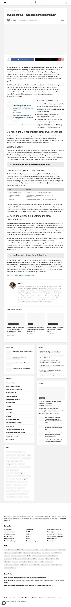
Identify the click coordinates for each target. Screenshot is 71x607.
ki (29, 467)
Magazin (30, 324)
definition (9, 458)
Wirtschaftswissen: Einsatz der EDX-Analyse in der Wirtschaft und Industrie (56, 329)
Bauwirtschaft (11, 393)
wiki (12, 275)
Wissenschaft (10, 439)
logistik (22, 473)
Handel (8, 406)
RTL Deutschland (11, 482)
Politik (18, 479)
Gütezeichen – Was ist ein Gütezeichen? (21, 368)
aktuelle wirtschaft (12, 452)
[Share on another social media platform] (62, 59)
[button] (4, 603)
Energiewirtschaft (12, 396)
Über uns (41, 597)
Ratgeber (24, 479)
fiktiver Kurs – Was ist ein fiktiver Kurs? (21, 363)
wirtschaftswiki (23, 494)
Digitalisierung (26, 458)
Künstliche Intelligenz (12, 473)
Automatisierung (11, 455)
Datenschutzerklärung (23, 597)
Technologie (10, 426)
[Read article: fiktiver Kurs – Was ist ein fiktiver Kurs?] (9, 364)
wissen (20, 497)
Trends (14, 488)
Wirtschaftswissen (15, 10)
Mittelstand (17, 476)
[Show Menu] (5, 2)
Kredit (16, 470)
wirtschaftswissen (29, 275)
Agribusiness (10, 383)
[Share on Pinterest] (59, 59)
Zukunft (26, 497)
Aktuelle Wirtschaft (13, 386)
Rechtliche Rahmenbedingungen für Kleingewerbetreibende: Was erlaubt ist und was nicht (23, 117)
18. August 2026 (17, 112)
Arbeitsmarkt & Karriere (14, 389)
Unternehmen (21, 488)
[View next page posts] (22, 124)
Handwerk (9, 409)
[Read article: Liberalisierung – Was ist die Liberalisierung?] (9, 353)
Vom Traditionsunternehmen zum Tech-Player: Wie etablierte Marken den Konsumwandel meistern (53, 434)
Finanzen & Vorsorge (13, 399)
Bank (19, 455)
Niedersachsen (11, 479)
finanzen (20, 467)
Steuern (25, 485)
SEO (19, 482)
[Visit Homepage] (35, 2)
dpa (8, 461)
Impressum (12, 597)
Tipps (8, 488)
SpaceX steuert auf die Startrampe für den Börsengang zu (52, 375)
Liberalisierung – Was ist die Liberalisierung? (22, 351)
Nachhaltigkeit (26, 476)
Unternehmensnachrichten (15, 429)
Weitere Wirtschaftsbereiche (15, 432)
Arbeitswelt (22, 452)
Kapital (39, 111)
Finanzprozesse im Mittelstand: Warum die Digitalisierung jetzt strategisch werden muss (54, 427)
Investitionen (26, 245)
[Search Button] (66, 2)
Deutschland (20, 79)
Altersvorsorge (17, 269)
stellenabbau (17, 485)
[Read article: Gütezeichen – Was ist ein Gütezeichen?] (9, 370)
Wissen (46, 111)
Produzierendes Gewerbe (14, 422)
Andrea (15, 20)
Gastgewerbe (10, 403)
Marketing (9, 476)
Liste (60, 597)
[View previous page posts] (19, 124)
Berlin (23, 455)
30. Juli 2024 (22, 20)
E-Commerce (18, 461)
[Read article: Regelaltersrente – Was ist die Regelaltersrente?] (9, 358)
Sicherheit (24, 482)
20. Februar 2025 (51, 333)
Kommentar (10, 470)
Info (26, 467)
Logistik (9, 413)
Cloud (29, 455)
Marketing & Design (12, 419)
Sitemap (34, 597)
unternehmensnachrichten (13, 491)
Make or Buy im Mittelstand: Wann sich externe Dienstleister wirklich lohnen (25, 577)
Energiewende (20, 464)
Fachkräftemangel (11, 467)
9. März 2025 (16, 121)
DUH (12, 461)
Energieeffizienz (11, 464)
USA (24, 491)
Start (8, 10)
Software (9, 485)
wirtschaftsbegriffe (19, 275)
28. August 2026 (49, 405)
